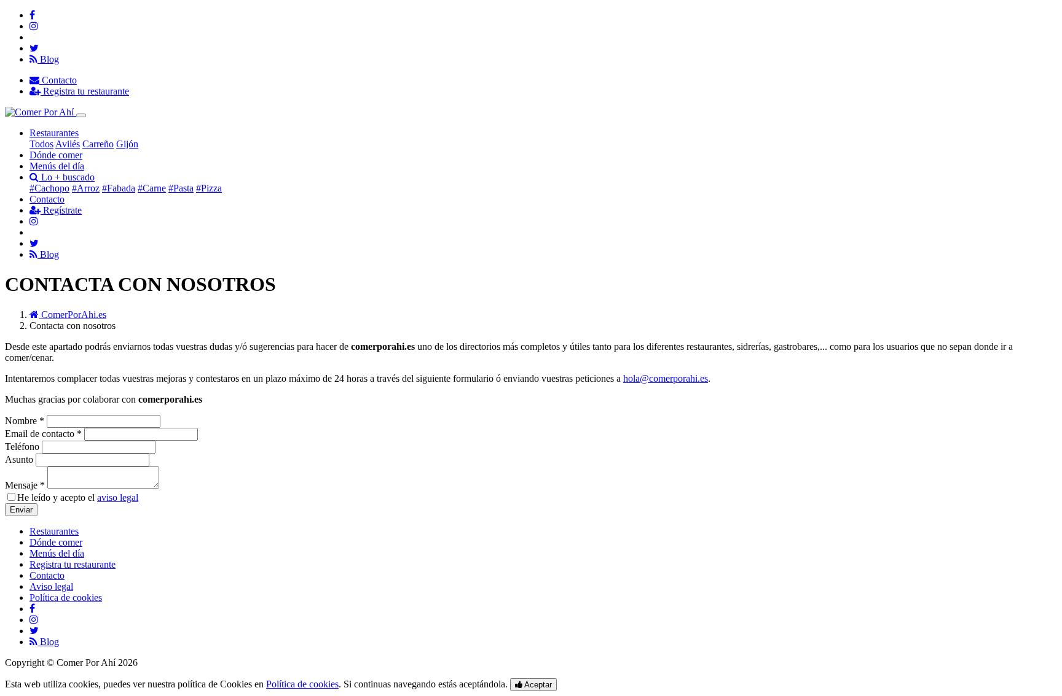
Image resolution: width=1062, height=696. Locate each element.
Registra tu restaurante (85, 91)
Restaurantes (54, 133)
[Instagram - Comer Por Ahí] (34, 26)
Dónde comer (56, 155)
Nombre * (24, 421)
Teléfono (23, 446)
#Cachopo (49, 188)
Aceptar (537, 684)
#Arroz (86, 188)
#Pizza (209, 188)
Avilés (67, 144)
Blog (48, 59)
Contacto (58, 80)
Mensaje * (25, 485)
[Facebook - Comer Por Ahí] (32, 15)
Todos (41, 144)
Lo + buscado (67, 177)
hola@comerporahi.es (665, 378)
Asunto (19, 459)
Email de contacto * (43, 433)
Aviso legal (51, 586)
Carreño (98, 144)
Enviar (21, 509)
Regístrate (61, 210)
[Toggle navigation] (81, 115)
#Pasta (181, 188)
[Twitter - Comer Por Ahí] (34, 48)
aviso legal (117, 497)
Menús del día (57, 166)
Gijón (127, 144)
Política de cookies (66, 597)
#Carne (152, 188)
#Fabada (118, 188)
